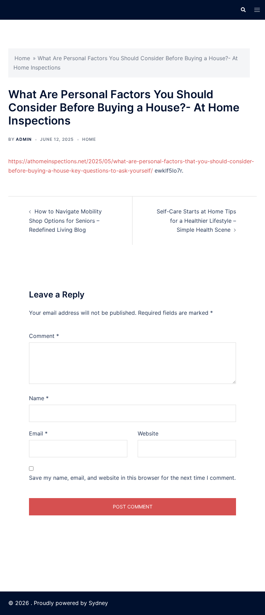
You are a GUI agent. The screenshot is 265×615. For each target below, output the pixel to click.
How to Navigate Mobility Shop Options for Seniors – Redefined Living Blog (65, 220)
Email (38, 433)
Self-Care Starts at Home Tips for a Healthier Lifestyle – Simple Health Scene (196, 220)
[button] (243, 9)
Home (22, 58)
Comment (44, 335)
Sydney (98, 602)
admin (24, 139)
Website (148, 433)
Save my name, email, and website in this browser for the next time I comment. (132, 477)
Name (39, 398)
